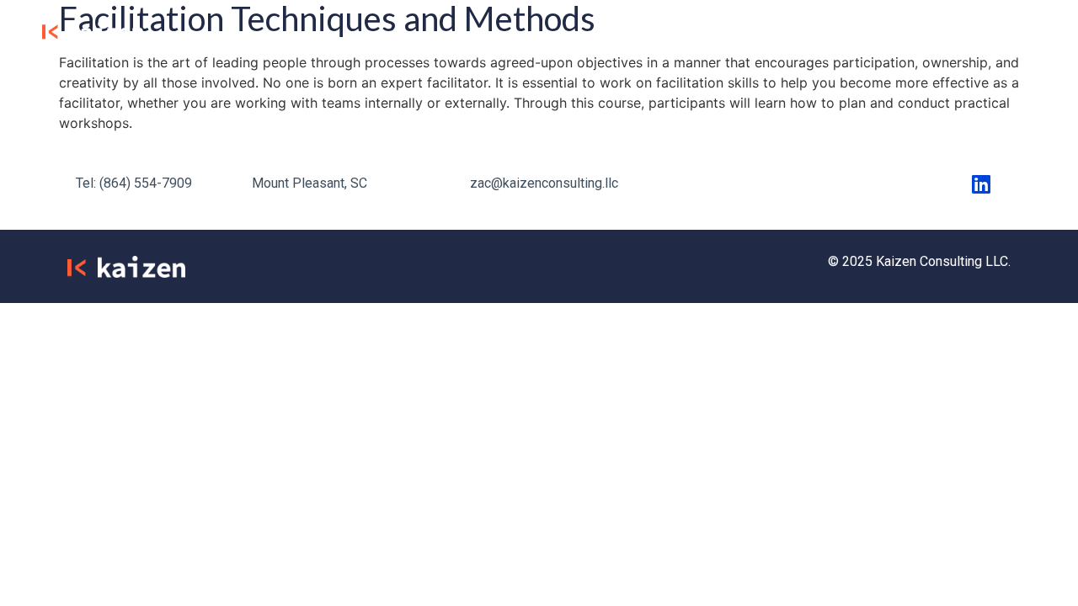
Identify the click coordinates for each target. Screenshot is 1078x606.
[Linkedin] (981, 183)
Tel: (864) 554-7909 (134, 183)
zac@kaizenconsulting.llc (544, 183)
